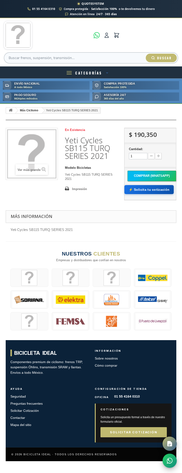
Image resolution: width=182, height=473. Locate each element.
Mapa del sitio (20, 425)
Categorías (88, 72)
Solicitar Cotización (24, 410)
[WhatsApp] (97, 35)
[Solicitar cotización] (170, 444)
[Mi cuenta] (107, 35)
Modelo (70, 167)
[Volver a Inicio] (10, 110)
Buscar (164, 58)
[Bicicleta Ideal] (47, 35)
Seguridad (18, 396)
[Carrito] (117, 35)
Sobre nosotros (106, 358)
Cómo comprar (106, 365)
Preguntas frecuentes (26, 403)
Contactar (17, 418)
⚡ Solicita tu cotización (149, 189)
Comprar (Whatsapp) (152, 176)
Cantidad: (136, 149)
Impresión (79, 189)
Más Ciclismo (29, 110)
